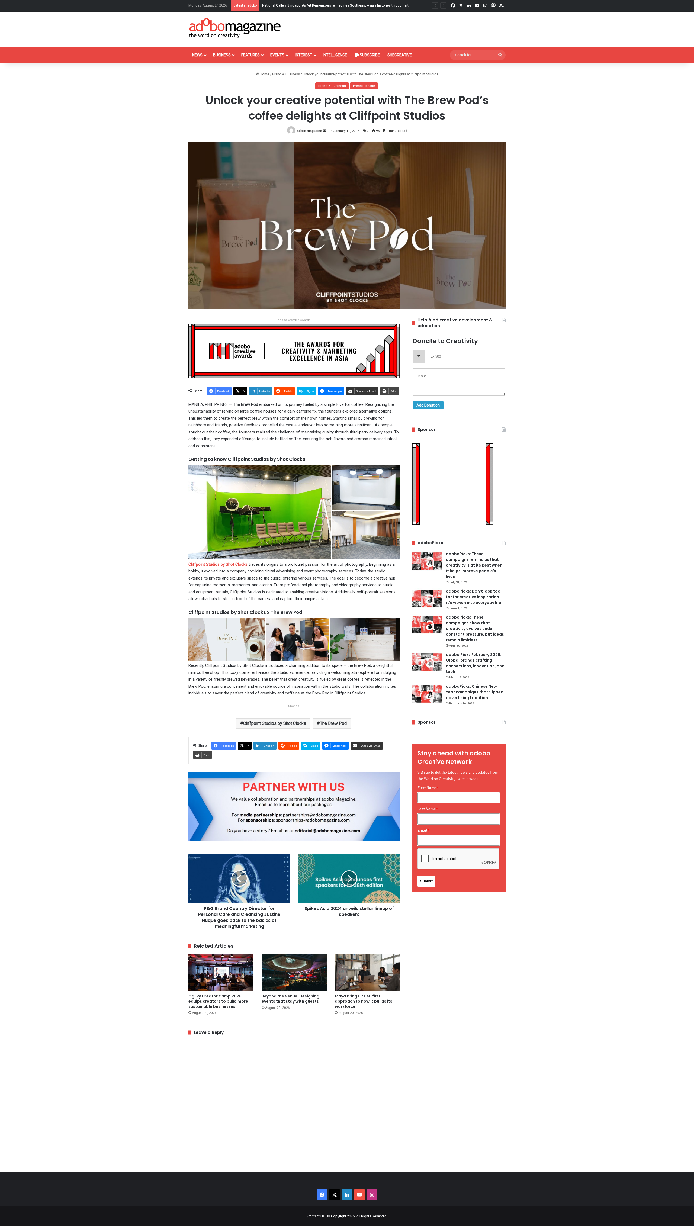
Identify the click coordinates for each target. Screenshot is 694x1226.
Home (264, 74)
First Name (428, 787)
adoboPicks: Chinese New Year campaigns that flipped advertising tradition (474, 692)
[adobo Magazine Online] (235, 28)
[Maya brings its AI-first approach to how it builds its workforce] (367, 972)
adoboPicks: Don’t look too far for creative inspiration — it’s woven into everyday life (474, 596)
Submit (426, 881)
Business (222, 55)
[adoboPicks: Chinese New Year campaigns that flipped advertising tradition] (427, 694)
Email (423, 830)
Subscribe (369, 55)
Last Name (427, 808)
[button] (259, 512)
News (197, 55)
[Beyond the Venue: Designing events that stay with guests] (294, 972)
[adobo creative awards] (294, 351)
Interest (303, 55)
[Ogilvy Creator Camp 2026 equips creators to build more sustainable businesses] (220, 972)
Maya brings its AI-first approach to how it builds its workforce (363, 1001)
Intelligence (335, 55)
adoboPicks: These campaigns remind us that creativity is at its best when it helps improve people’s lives (474, 565)
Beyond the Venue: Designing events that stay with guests (307, 5)
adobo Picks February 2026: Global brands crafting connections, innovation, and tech (475, 663)
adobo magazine (309, 131)
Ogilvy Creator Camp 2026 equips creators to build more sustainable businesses (218, 1001)
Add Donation (428, 405)
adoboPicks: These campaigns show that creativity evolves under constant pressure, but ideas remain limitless (475, 628)
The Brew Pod (333, 723)
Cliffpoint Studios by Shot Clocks (218, 564)
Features (250, 55)
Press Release (364, 86)
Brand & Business (286, 74)
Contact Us (316, 1216)
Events (277, 55)
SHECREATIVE (399, 55)
